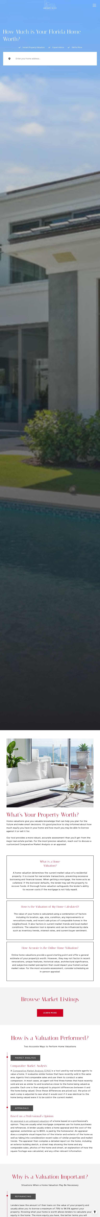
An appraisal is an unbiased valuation (30, 1121)
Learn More (50, 1013)
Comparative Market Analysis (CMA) (32, 1071)
